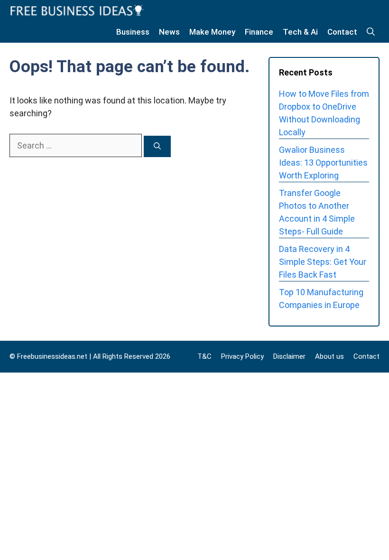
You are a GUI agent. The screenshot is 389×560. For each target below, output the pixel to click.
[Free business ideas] (77, 10)
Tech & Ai (300, 32)
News (169, 32)
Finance (259, 32)
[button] (371, 32)
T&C (204, 356)
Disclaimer (289, 356)
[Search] (157, 146)
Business (132, 32)
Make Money (212, 32)
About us (329, 356)
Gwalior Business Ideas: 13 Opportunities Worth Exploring (323, 162)
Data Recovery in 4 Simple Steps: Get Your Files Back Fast (322, 262)
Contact (342, 32)
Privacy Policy (242, 356)
